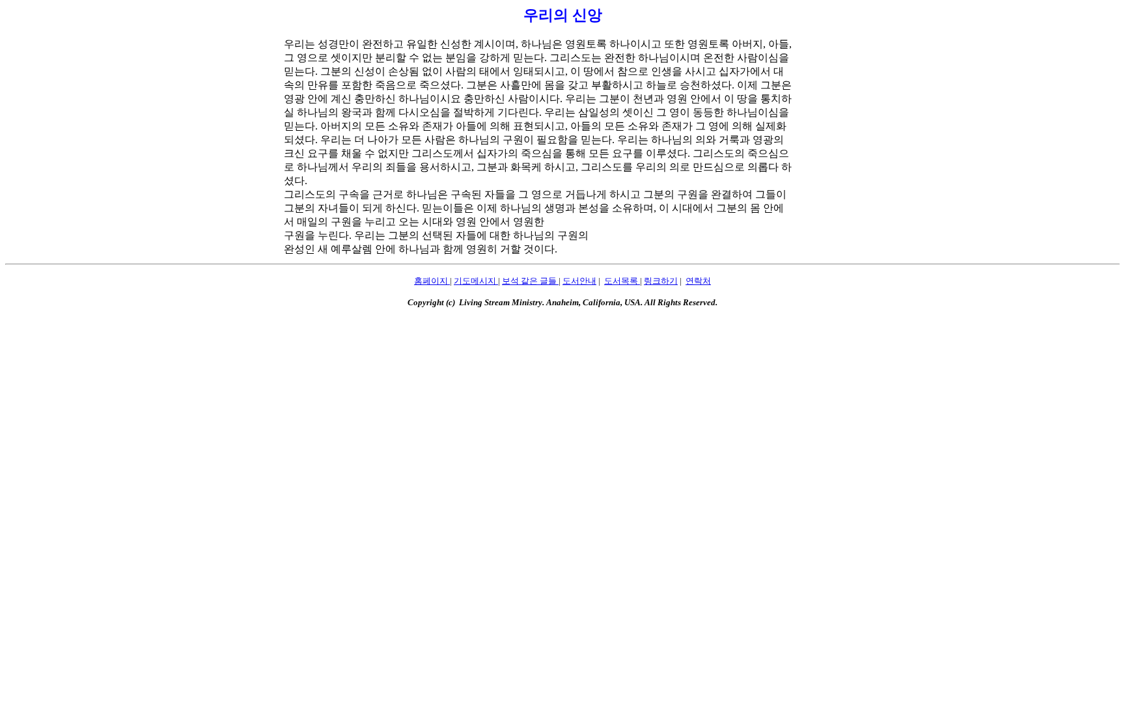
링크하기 (661, 281)
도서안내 (579, 281)
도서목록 (622, 281)
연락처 (698, 281)
